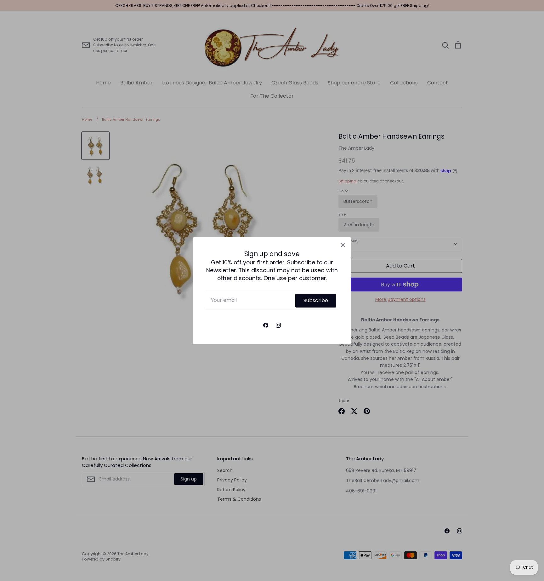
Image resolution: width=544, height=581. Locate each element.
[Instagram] (278, 325)
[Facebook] (265, 325)
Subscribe (315, 300)
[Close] (343, 245)
